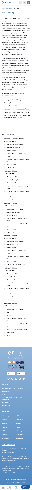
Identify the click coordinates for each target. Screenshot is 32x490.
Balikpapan (20, 438)
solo (18, 427)
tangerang (20, 434)
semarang (6, 416)
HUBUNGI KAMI (6, 405)
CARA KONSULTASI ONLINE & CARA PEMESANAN (12, 398)
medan (19, 423)
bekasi (5, 419)
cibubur (5, 423)
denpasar (6, 427)
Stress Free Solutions (7, 8)
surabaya (20, 431)
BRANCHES (6, 412)
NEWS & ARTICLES (8, 444)
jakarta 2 (5, 434)
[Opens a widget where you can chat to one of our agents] (25, 487)
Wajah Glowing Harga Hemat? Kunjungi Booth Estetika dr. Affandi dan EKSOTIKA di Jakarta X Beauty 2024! (16, 468)
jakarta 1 (5, 431)
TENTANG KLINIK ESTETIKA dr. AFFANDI (13, 388)
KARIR (3, 394)
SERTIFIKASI (5, 402)
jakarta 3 (19, 416)
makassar (20, 419)
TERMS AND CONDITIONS (18, 479)
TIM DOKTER (5, 391)
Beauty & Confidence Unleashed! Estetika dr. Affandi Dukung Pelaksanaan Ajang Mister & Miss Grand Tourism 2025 (15, 458)
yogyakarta (6, 438)
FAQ (7, 479)
